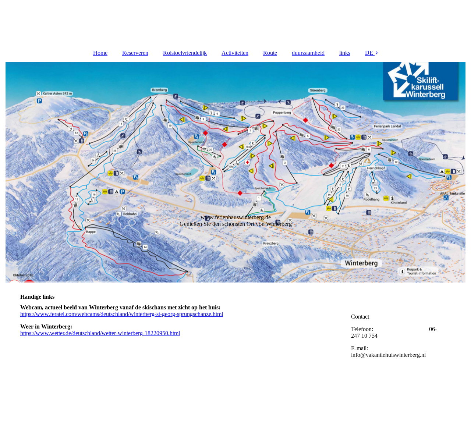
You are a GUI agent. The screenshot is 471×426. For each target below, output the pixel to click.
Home (100, 53)
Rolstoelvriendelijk (185, 53)
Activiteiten (235, 53)
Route (270, 53)
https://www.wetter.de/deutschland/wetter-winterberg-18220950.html (100, 333)
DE (369, 53)
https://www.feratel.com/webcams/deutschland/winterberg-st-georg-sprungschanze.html (121, 314)
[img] (235, 22)
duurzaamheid (308, 53)
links (344, 53)
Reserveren (135, 53)
